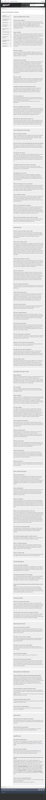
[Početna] (6, 5)
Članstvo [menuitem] (12, 789)
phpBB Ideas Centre (37, 751)
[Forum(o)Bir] (43, 8)
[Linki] (2, 1)
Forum (5, 1)
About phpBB (36, 743)
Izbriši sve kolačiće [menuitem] (6, 789)
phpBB (16, 179)
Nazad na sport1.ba (13, 1)
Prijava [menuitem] (43, 1)
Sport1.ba (3, 792)
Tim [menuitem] (15, 789)
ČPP (8, 1)
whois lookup (37, 762)
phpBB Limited (16, 742)
